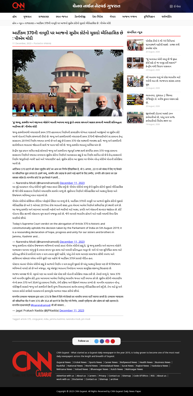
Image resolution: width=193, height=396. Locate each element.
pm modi (85, 319)
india (46, 319)
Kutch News (117, 369)
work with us (63, 379)
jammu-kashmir (57, 319)
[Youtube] (113, 341)
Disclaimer (77, 379)
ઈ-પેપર (177, 6)
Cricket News (80, 362)
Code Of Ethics (140, 376)
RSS (153, 376)
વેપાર (112, 17)
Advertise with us (65, 376)
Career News (111, 362)
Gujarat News (64, 362)
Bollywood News (128, 362)
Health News (146, 362)
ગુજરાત (27, 17)
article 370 (26, 319)
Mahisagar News (134, 369)
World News (91, 366)
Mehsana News (64, 369)
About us (81, 376)
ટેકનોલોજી (80, 17)
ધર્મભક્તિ (167, 17)
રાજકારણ (43, 17)
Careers (92, 376)
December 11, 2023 (72, 183)
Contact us (114, 376)
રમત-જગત (62, 17)
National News (75, 366)
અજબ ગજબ (129, 17)
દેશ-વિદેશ (97, 17)
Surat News (128, 366)
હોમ (14, 17)
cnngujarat (37, 319)
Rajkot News (142, 366)
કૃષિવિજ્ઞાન (149, 17)
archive (114, 379)
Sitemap (126, 376)
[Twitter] (96, 341)
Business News (162, 362)
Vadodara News (160, 366)
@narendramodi (41, 305)
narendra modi (73, 319)
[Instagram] (107, 341)
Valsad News (81, 369)
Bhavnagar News (99, 369)
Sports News (95, 362)
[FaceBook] (102, 341)
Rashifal (61, 366)
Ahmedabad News (109, 366)
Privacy (102, 376)
